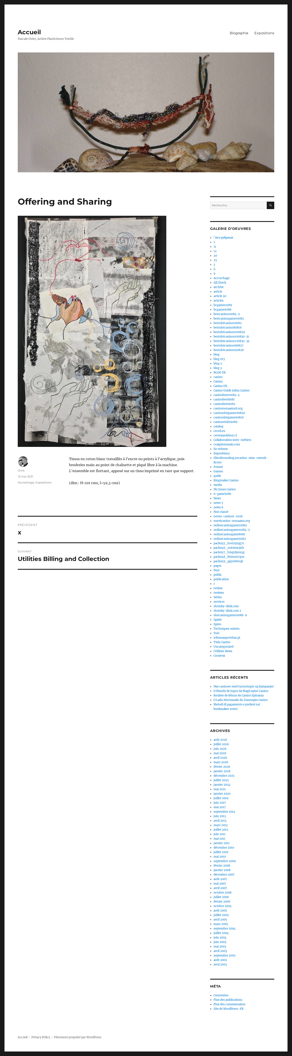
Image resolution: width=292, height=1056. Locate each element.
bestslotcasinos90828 (229, 350)
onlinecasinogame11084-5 (232, 530)
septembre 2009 (225, 861)
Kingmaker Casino (226, 480)
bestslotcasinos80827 (228, 345)
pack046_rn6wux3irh (229, 548)
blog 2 (218, 363)
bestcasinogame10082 (229, 318)
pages (217, 566)
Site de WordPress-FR (228, 1009)
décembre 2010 (224, 847)
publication (221, 579)
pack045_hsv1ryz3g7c (229, 543)
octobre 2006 (223, 892)
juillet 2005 (221, 915)
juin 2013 (220, 816)
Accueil (29, 32)
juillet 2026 (221, 744)
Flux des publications (228, 1000)
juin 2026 (220, 749)
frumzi (218, 467)
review (218, 588)
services (219, 602)
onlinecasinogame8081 (229, 534)
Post (217, 570)
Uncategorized (223, 646)
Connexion (221, 995)
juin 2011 (220, 834)
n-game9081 (222, 494)
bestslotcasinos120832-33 (231, 341)
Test (217, 633)
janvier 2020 (222, 794)
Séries (218, 597)
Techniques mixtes (227, 629)
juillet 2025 (221, 780)
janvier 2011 (222, 843)
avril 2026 (220, 758)
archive (219, 287)
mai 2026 (220, 753)
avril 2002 (220, 964)
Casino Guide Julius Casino (231, 390)
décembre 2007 (224, 874)
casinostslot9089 (225, 422)
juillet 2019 (221, 798)
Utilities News (223, 651)
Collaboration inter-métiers (232, 440)
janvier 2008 (222, 870)
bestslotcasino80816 (228, 327)
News (217, 498)
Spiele (218, 620)
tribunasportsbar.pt (227, 638)
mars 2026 (221, 762)
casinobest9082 (224, 404)
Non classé (221, 512)
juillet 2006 (221, 897)
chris (21, 470)
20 (215, 255)
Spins (217, 624)
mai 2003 (220, 946)
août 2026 (220, 740)
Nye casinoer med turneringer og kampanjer (244, 686)
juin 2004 (220, 937)
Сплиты (219, 655)
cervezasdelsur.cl (225, 435)
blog (217, 354)
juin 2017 (220, 803)
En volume (221, 449)
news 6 (218, 507)
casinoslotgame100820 (229, 413)
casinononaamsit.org (228, 408)
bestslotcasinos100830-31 (231, 336)
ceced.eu (219, 431)
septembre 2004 (225, 928)
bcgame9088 (222, 309)
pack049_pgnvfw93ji (228, 561)
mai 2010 (220, 856)
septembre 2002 (225, 955)
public (218, 575)
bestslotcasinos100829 (229, 332)
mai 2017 (220, 807)
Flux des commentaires (229, 1004)
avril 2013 (220, 820)
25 (215, 260)
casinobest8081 (224, 399)
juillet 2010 (221, 852)
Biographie (239, 33)
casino (218, 377)
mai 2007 (220, 883)
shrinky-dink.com (226, 606)
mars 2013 (220, 825)
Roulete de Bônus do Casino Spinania (239, 695)
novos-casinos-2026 (228, 516)
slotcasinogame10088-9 (230, 615)
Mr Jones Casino (225, 489)
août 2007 (220, 879)
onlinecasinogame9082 (230, 539)
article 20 (220, 296)
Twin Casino (222, 642)
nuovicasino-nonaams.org (232, 521)
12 (215, 251)
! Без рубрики (223, 237)
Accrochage (26, 482)
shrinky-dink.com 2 (227, 611)
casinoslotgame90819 (229, 417)
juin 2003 (220, 942)
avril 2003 (220, 951)
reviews (219, 593)
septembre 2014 (224, 812)
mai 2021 (220, 789)
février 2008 (222, 865)
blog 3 (218, 368)
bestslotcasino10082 (228, 323)
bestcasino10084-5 (227, 314)
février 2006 (222, 901)
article (218, 291)
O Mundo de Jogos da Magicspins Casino (241, 691)
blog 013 (219, 359)
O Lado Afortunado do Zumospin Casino (241, 700)
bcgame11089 (223, 305)
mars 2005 (221, 924)
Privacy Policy (40, 1037)
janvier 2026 (222, 771)
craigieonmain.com (227, 444)
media (218, 485)
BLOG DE (220, 372)
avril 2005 (220, 919)
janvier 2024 (222, 785)
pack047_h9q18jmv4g (229, 552)
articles (219, 300)
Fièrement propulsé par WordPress (77, 1037)
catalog (218, 426)
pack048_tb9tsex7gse (229, 557)
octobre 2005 (223, 906)
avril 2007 (220, 888)
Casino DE (220, 386)
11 (215, 246)
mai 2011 (219, 838)
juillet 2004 (221, 933)
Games (218, 471)
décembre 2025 (224, 776)
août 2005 (220, 910)
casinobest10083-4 (227, 395)
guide (217, 476)
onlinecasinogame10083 (230, 525)
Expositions (264, 33)
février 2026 (222, 767)
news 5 (218, 503)
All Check (220, 282)
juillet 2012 (221, 829)
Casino (218, 381)
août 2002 (220, 960)
